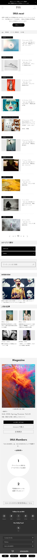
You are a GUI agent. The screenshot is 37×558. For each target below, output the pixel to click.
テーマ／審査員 (15, 32)
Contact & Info (8, 538)
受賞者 (7, 32)
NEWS (5, 253)
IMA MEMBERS (8, 546)
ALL (2, 32)
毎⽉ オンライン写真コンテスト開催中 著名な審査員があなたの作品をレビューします (18, 2)
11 (21, 236)
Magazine (18, 360)
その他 (22, 32)
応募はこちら (18, 25)
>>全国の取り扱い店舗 (18, 409)
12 (23, 236)
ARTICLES (5, 249)
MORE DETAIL (18, 422)
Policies (6, 542)
